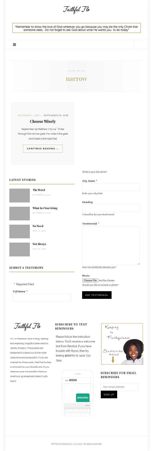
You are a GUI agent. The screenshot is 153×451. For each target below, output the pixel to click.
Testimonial (89, 223)
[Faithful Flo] (76, 9)
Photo (86, 275)
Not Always (39, 244)
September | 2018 (29, 115)
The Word (39, 190)
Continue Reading (43, 148)
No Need (38, 226)
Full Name (19, 291)
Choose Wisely (43, 121)
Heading (87, 202)
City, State (88, 181)
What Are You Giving (45, 208)
